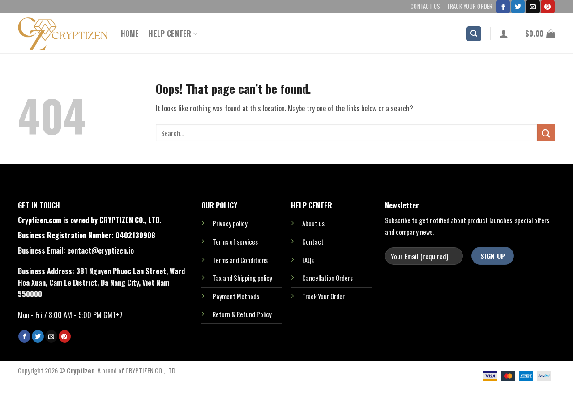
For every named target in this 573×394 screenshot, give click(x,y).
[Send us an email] (532, 6)
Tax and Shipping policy (242, 278)
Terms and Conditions (240, 260)
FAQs (308, 260)
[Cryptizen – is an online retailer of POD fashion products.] (62, 33)
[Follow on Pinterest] (547, 6)
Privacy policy (230, 223)
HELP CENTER (170, 33)
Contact (313, 241)
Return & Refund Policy (242, 314)
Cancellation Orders (327, 278)
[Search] (473, 33)
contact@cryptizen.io (100, 250)
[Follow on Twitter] (518, 6)
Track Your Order (470, 6)
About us (313, 223)
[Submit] (546, 132)
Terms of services (235, 241)
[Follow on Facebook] (503, 6)
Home (130, 33)
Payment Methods (236, 296)
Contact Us (425, 6)
